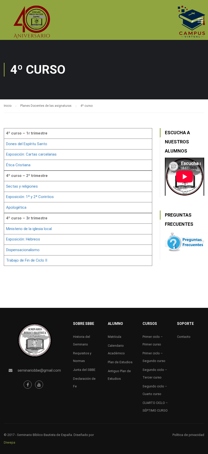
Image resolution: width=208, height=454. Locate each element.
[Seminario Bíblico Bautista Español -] (32, 22)
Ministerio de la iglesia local (29, 228)
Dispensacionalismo (23, 250)
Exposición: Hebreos (23, 239)
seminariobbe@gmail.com (39, 370)
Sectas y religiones (22, 186)
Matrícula (114, 337)
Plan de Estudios (120, 362)
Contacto (183, 337)
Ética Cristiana (18, 165)
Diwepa (9, 442)
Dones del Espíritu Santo (26, 144)
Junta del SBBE (84, 370)
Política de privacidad (188, 435)
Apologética (16, 207)
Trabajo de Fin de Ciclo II (26, 260)
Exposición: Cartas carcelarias (31, 154)
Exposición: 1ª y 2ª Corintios (30, 196)
